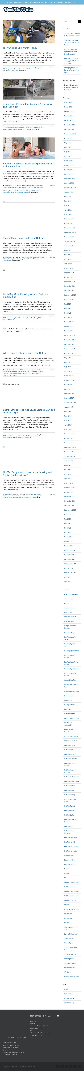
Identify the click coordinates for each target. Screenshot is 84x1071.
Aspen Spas (31, 370)
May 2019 (67, 313)
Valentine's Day (69, 968)
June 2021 (68, 201)
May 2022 (67, 152)
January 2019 (68, 331)
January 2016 (68, 492)
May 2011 (67, 577)
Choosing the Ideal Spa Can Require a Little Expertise (71, 51)
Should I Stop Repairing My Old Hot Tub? (24, 238)
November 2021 (70, 178)
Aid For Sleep (69, 599)
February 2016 (69, 488)
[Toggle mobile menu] (80, 8)
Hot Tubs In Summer (71, 846)
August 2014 (68, 568)
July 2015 (67, 519)
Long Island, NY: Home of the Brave (71, 87)
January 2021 (68, 223)
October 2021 (69, 183)
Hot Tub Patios (69, 790)
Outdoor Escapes (19, 192)
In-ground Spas (69, 860)
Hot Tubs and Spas (17, 129)
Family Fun (27, 189)
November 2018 (70, 340)
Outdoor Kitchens (70, 900)
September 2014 (70, 564)
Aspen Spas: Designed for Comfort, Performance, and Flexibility (28, 105)
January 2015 (68, 546)
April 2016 (68, 479)
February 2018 (69, 380)
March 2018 (68, 376)
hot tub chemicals (70, 741)
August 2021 (68, 192)
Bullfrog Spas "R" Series (25, 187)
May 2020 (67, 259)
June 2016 (68, 470)
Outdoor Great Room (71, 896)
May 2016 (67, 474)
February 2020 (69, 273)
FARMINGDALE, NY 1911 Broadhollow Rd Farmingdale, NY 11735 (11, 1045)
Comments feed (69, 998)
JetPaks (12, 192)
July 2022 (67, 143)
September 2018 (70, 349)
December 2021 (69, 174)
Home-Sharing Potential (20, 371)
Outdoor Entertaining (25, 497)
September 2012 (70, 573)
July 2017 (67, 411)
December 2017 (69, 389)
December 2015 (69, 497)
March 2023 (68, 107)
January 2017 (68, 438)
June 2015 (68, 523)
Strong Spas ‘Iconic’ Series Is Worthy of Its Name (71, 70)
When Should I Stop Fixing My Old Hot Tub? (25, 353)
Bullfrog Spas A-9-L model (71, 663)
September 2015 (70, 510)
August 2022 (68, 138)
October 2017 (69, 398)
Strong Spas (14, 70)
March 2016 (68, 483)
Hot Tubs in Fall (69, 842)
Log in (66, 989)
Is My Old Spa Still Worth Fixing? (20, 47)
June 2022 (68, 147)
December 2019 (69, 282)
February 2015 (69, 541)
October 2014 (69, 559)
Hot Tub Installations (31, 436)
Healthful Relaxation (8, 127)
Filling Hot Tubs (69, 705)
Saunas (66, 923)
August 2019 (68, 299)
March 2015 (68, 537)
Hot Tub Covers (28, 127)
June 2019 (68, 308)
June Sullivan (8, 67)
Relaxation (68, 914)
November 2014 (70, 555)
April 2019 (68, 317)
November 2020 (70, 232)
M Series (67, 873)
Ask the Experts (69, 608)
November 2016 (70, 447)
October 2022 (69, 129)
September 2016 (70, 456)
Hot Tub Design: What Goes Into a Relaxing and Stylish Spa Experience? (27, 474)
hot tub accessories (19, 127)
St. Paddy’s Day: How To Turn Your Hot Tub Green (71, 42)
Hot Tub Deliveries (70, 754)
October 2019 (69, 290)
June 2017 (68, 416)
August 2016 (68, 461)
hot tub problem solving (70, 800)
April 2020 (68, 264)
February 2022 (69, 165)
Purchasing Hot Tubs (25, 373)
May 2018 (67, 367)
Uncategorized (69, 959)
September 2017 (70, 402)
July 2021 (67, 196)
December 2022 (69, 120)
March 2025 (68, 102)
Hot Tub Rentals (69, 806)
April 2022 (68, 156)
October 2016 (69, 452)
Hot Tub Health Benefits (69, 771)
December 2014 (69, 550)
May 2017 (67, 420)
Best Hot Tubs (26, 67)
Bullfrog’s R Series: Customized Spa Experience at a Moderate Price (28, 165)
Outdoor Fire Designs (71, 891)
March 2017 (68, 429)
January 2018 (68, 385)
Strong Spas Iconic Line (70, 948)
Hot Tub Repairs (29, 69)
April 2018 (68, 371)
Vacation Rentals (35, 373)
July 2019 (67, 304)
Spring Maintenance (71, 934)
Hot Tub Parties (33, 496)
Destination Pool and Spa (71, 685)
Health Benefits (69, 714)
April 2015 (68, 532)
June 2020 (68, 255)
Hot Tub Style (36, 127)
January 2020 (68, 277)
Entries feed (68, 994)
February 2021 (69, 219)
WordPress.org (69, 1003)
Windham (5, 375)
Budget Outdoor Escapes (37, 316)
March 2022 (68, 161)
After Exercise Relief (71, 594)
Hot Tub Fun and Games (70, 764)
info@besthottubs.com (69, 2)
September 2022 (70, 134)
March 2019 (68, 322)
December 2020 (69, 228)
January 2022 (68, 170)
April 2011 (68, 582)
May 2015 (67, 528)
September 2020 (70, 241)
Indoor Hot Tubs (70, 864)
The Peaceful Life (70, 954)
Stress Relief (27, 192)
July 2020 (67, 250)
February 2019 (69, 326)
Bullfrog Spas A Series (71, 651)
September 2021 (70, 187)
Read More (52, 67)
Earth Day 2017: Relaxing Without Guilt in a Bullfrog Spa (25, 295)
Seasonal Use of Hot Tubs (71, 928)
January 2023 (68, 116)
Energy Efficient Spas (11, 69)
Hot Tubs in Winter (18, 437)
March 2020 (68, 268)
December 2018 (69, 335)
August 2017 (68, 407)
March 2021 (68, 214)
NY (65, 878)
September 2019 (70, 295)
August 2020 (68, 246)
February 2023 (69, 111)
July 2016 (67, 465)
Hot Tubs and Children (69, 832)
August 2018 (68, 353)
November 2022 (70, 125)
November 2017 (70, 393)
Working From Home (71, 976)
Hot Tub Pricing (69, 795)
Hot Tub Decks (21, 69)
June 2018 (68, 362)
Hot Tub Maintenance (36, 259)
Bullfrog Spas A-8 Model (9, 496)
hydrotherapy (26, 129)
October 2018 (69, 344)
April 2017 (68, 425)
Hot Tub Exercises (70, 759)
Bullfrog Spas (33, 67)
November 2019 (70, 286)
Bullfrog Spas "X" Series (70, 645)
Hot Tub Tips (37, 69)
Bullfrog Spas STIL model (22, 496)
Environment (68, 696)
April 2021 (68, 210)
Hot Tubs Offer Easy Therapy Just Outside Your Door (71, 60)
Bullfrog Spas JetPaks (37, 187)
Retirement (68, 918)
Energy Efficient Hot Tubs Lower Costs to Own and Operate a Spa (29, 411)
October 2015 (69, 505)
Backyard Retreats (27, 185)
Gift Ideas (67, 709)
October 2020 (69, 237)
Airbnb (26, 370)
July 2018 (67, 358)
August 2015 (68, 514)
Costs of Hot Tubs (7, 189)
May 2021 (67, 205)
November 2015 (70, 501)
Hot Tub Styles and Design (23, 190)
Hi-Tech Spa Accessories (68, 724)
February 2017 (69, 434)
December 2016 (69, 443)
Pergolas (67, 905)
